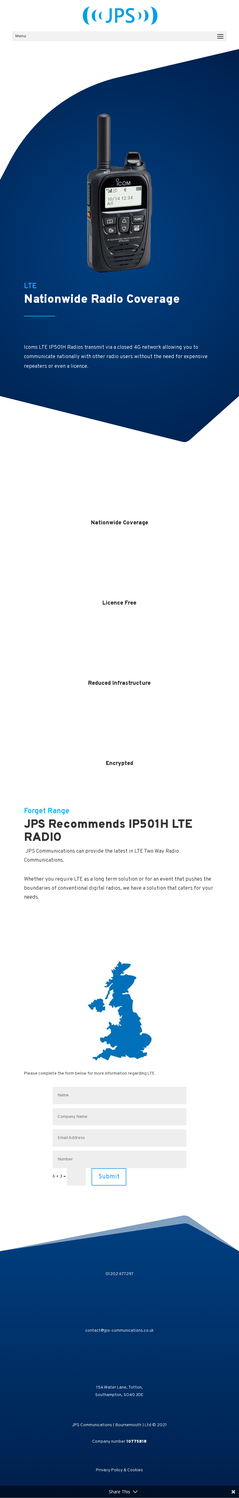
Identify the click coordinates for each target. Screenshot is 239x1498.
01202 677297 (119, 1274)
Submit (109, 1177)
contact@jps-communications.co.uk (119, 1330)
